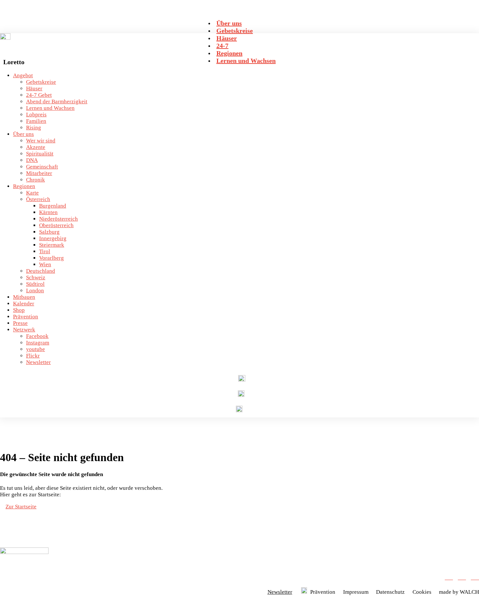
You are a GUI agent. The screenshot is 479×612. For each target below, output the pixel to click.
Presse (20, 323)
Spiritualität (39, 154)
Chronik (35, 180)
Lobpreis (36, 114)
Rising (33, 127)
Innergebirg (52, 238)
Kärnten (48, 212)
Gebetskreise (41, 82)
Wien (45, 264)
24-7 (222, 45)
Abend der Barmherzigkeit (56, 101)
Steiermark (51, 245)
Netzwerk (24, 330)
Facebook (37, 336)
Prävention (25, 316)
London (35, 290)
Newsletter (38, 362)
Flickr (33, 356)
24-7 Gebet (39, 95)
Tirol (44, 251)
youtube (35, 349)
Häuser (34, 88)
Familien (36, 121)
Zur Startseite (21, 506)
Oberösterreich (56, 225)
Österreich (38, 199)
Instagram (37, 343)
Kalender (23, 303)
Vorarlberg (51, 258)
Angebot (23, 75)
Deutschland (40, 271)
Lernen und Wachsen (50, 108)
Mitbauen (24, 297)
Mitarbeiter (39, 173)
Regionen (24, 186)
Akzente (35, 147)
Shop (19, 310)
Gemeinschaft (42, 167)
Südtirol (35, 284)
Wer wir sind (40, 141)
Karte (32, 193)
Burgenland (52, 206)
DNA (32, 160)
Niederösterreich (58, 219)
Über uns (23, 134)
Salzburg (49, 232)
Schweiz (35, 277)
